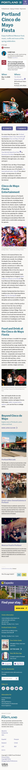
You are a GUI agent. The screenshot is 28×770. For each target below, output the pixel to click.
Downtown (7, 47)
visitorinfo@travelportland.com (10, 618)
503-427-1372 (5, 622)
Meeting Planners (6, 701)
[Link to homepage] (10, 2)
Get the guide (14, 649)
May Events (23, 9)
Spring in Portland (14, 9)
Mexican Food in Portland (11, 545)
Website (22, 128)
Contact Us (5, 733)
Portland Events (5, 9)
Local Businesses (6, 698)
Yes (24, 575)
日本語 (16, 743)
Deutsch (4, 743)
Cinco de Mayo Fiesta (16, 139)
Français (16, 739)
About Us (4, 731)
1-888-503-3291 (6, 620)
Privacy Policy (5, 757)
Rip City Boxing (9, 295)
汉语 (3, 746)
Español (4, 739)
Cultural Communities (7, 568)
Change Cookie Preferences (9, 761)
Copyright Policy (6, 759)
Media (3, 699)
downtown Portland (8, 154)
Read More (15, 57)
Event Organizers (6, 705)
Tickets (8, 128)
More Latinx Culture (9, 428)
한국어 (3, 750)
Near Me (25, 3)
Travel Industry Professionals (10, 703)
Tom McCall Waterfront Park (19, 78)
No (19, 575)
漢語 (15, 746)
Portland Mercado (9, 459)
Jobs (3, 735)
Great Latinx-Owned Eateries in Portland (14, 501)
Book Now (20, 608)
